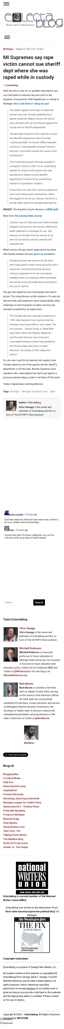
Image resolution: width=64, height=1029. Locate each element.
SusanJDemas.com (14, 826)
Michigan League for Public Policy (22, 802)
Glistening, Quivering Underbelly (21, 798)
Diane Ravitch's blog (14, 786)
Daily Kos (8, 782)
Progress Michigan (14, 814)
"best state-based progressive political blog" (30, 911)
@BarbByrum (42, 718)
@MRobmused (22, 671)
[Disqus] (32, 465)
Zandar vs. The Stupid (15, 847)
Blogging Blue (11, 774)
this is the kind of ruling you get (31, 103)
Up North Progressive (15, 843)
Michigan (8, 49)
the (28, 215)
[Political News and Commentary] (33, 19)
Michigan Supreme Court (34, 391)
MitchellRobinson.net (15, 675)
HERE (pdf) (52, 209)
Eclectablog (12, 85)
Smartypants (10, 822)
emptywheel (10, 790)
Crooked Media (11, 778)
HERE (50, 667)
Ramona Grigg (11, 818)
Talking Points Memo (15, 835)
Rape (52, 391)
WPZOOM (22, 1018)
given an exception (44, 254)
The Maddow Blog (13, 839)
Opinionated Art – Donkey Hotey (21, 806)
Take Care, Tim (11, 830)
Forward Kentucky (13, 794)
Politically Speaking (14, 810)
